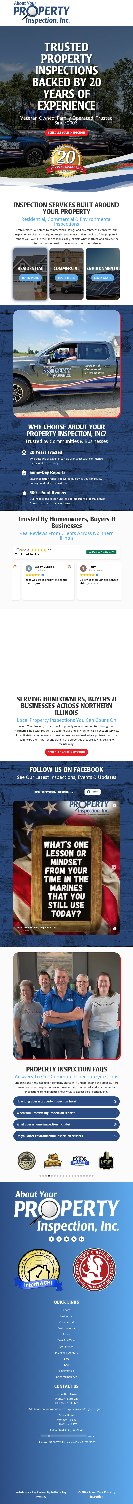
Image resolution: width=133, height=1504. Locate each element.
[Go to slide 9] (63, 1176)
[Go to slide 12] (72, 1176)
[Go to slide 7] (58, 1176)
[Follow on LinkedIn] (66, 1239)
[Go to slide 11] (69, 1176)
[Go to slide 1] (40, 1176)
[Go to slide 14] (78, 1176)
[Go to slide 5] (52, 1176)
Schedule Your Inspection (66, 132)
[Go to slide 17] (87, 1176)
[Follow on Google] (81, 1239)
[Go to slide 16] (84, 1176)
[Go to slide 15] (81, 1176)
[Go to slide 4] (49, 1176)
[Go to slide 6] (55, 1176)
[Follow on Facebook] (51, 1239)
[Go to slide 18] (90, 1176)
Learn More (30, 278)
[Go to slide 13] (75, 1176)
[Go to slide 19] (93, 1176)
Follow (94, 791)
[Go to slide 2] (43, 1176)
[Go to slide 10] (66, 1176)
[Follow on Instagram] (59, 1239)
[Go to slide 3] (46, 1176)
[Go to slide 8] (60, 1176)
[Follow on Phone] (74, 1239)
